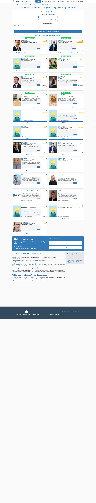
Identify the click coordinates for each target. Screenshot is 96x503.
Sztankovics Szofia (61, 158)
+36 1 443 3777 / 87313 (58, 52)
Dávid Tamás (60, 40)
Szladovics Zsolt (61, 58)
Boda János (23, 126)
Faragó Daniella (24, 142)
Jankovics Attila (24, 58)
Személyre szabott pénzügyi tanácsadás (75, 260)
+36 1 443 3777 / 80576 (22, 52)
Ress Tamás (23, 76)
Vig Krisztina (60, 111)
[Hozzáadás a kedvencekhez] (46, 40)
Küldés (65, 247)
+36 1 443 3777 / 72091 (22, 70)
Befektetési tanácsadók (26, 4)
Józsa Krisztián (24, 158)
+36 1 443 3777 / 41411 (22, 88)
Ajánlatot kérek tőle (39, 52)
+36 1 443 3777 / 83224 (58, 88)
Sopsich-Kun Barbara (62, 94)
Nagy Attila (60, 142)
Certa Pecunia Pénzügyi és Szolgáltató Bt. (29, 190)
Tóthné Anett (60, 174)
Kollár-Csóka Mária (62, 206)
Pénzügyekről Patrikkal (26, 206)
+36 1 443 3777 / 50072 (22, 107)
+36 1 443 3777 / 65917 (58, 107)
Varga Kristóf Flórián (25, 111)
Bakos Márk (23, 174)
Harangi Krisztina (24, 222)
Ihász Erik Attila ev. (61, 126)
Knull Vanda (60, 190)
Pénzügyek (17, 4)
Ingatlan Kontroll (24, 94)
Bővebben (38, 48)
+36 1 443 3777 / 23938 (58, 70)
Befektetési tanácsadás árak (55, 314)
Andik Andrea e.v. (61, 76)
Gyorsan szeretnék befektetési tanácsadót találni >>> (48, 31)
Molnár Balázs (24, 40)
